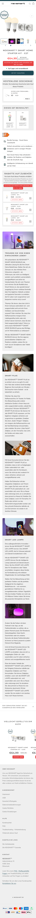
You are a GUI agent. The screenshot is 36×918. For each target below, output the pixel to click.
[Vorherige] (5, 45)
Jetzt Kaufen (18, 73)
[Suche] (30, 3)
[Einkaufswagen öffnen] (33, 4)
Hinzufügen (30, 198)
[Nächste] (30, 45)
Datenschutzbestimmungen (11, 805)
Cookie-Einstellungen (9, 812)
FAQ (3, 826)
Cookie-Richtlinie (8, 808)
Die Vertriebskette (8, 844)
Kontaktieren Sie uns (9, 883)
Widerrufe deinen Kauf (10, 833)
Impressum (6, 794)
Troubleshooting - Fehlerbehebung (14, 830)
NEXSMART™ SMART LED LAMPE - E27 (9, 125)
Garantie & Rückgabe (9, 801)
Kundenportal (7, 823)
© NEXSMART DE (18, 897)
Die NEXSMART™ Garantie (11, 848)
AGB (4, 798)
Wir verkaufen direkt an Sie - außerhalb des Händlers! (15, 706)
